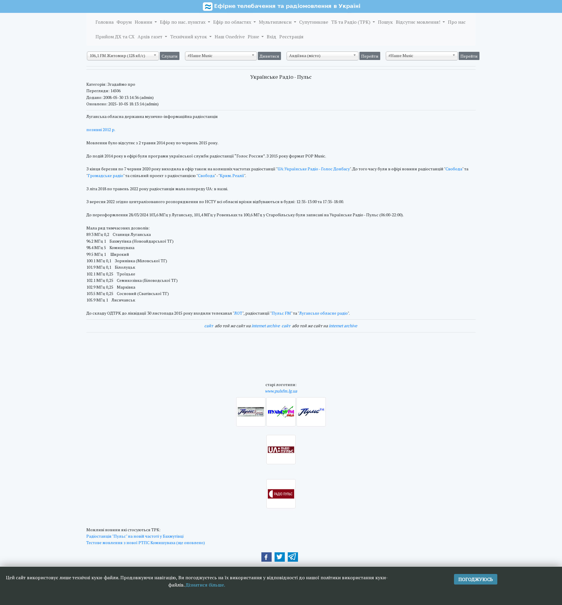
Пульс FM (281, 313)
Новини (144, 22)
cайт (208, 325)
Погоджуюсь (475, 579)
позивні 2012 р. (101, 129)
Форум (124, 22)
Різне (254, 36)
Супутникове (313, 22)
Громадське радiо (105, 175)
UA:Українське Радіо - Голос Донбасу (313, 169)
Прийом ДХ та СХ (115, 36)
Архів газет (151, 36)
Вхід (271, 36)
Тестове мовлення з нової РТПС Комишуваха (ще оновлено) (145, 542)
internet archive (265, 325)
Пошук (385, 22)
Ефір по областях (232, 22)
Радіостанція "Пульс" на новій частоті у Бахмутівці (135, 536)
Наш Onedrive (230, 36)
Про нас (457, 22)
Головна (104, 22)
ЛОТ (238, 313)
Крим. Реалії (232, 175)
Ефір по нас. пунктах (183, 22)
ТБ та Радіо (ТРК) (351, 22)
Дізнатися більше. (205, 585)
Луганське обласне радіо (323, 313)
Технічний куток (189, 36)
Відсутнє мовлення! (418, 22)
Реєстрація (291, 36)
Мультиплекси (276, 22)
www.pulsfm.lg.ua (281, 391)
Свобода (454, 169)
